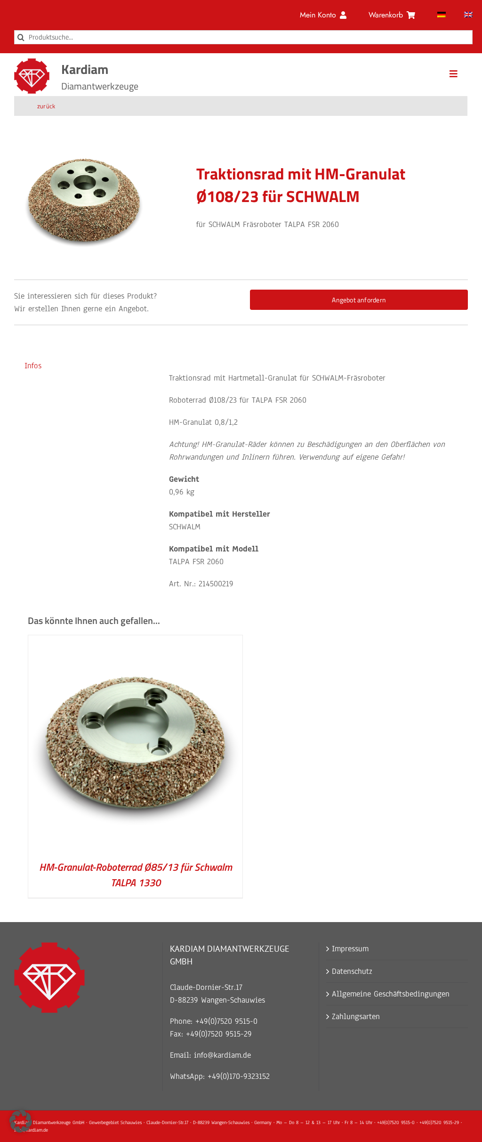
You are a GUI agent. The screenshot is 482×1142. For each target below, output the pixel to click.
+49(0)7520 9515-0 (226, 1021)
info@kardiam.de (222, 1055)
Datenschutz (352, 971)
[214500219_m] (83, 200)
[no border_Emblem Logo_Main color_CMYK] (31, 62)
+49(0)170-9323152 (239, 1076)
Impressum (350, 948)
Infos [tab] (32, 365)
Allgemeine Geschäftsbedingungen (391, 993)
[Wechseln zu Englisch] (468, 15)
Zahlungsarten (356, 1016)
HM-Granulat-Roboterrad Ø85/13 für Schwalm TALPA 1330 (135, 875)
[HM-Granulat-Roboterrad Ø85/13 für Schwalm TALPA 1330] (135, 641)
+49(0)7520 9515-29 (219, 1034)
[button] (20, 1121)
